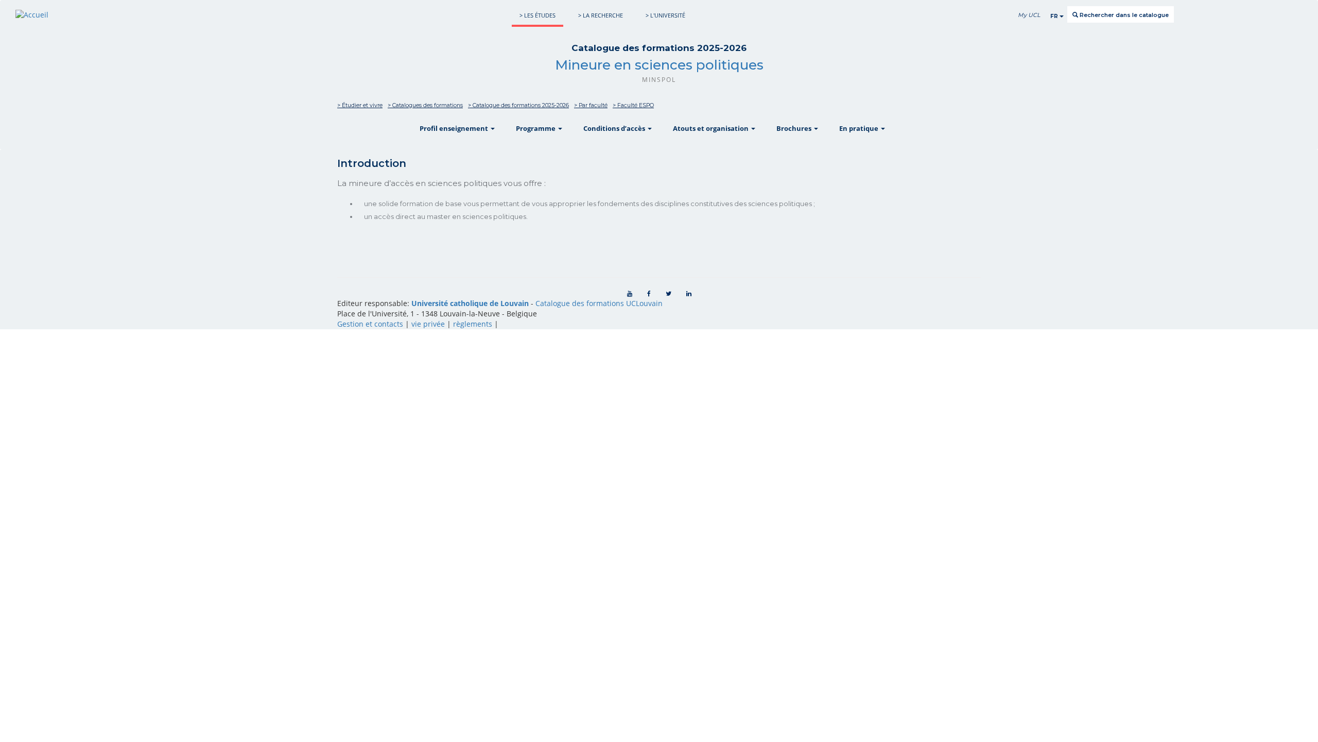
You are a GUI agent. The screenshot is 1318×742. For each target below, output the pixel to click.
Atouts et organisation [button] (711, 128)
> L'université (665, 15)
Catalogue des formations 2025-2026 (659, 48)
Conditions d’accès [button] (615, 128)
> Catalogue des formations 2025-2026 (518, 105)
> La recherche (600, 15)
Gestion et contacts (370, 324)
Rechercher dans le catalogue (1123, 15)
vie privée (428, 324)
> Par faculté (591, 105)
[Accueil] (31, 14)
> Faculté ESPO (633, 105)
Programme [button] (536, 128)
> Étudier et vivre (360, 105)
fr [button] (1055, 16)
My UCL (1029, 15)
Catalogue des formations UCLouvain (599, 303)
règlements (472, 324)
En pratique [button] (859, 128)
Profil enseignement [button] (455, 128)
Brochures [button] (794, 128)
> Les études (537, 15)
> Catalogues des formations (425, 105)
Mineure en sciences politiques (659, 65)
